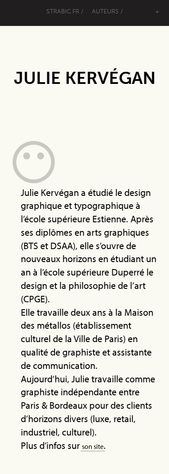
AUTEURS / (107, 11)
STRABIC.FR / (64, 11)
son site (95, 445)
